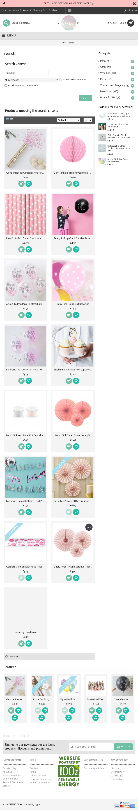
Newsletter (116, 779)
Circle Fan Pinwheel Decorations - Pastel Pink (73, 501)
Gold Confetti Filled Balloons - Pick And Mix (118, 136)
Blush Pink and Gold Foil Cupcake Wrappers (73, 369)
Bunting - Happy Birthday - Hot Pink (25, 501)
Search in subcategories (74, 79)
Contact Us (35, 768)
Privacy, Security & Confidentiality (12, 777)
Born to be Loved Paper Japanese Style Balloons (118, 115)
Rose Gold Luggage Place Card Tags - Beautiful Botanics (42, 699)
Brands (6, 786)
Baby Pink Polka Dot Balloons (73, 303)
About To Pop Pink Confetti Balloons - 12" (26, 303)
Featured (10, 667)
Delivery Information (40, 779)
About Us (7, 772)
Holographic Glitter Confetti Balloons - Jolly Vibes (118, 148)
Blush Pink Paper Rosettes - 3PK (73, 435)
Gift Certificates (38, 775)
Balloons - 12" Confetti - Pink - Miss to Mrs (26, 369)
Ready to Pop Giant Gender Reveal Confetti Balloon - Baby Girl (73, 238)
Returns (33, 772)
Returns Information (40, 782)
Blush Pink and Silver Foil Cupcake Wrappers (26, 435)
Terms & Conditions (13, 782)
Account (116, 768)
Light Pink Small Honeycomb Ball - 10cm (73, 172)
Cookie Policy (9, 768)
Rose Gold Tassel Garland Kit (96, 699)
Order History (117, 772)
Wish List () (117, 775)
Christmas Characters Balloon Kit (117, 125)
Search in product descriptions (23, 85)
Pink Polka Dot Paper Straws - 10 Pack (26, 238)
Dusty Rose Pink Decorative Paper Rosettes (73, 566)
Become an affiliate (94, 768)
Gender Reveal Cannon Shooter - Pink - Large (26, 172)
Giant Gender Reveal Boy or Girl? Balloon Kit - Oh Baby (123, 699)
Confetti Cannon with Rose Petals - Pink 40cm (26, 566)
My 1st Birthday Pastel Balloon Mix (117, 160)
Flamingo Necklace (25, 632)
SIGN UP (125, 746)
